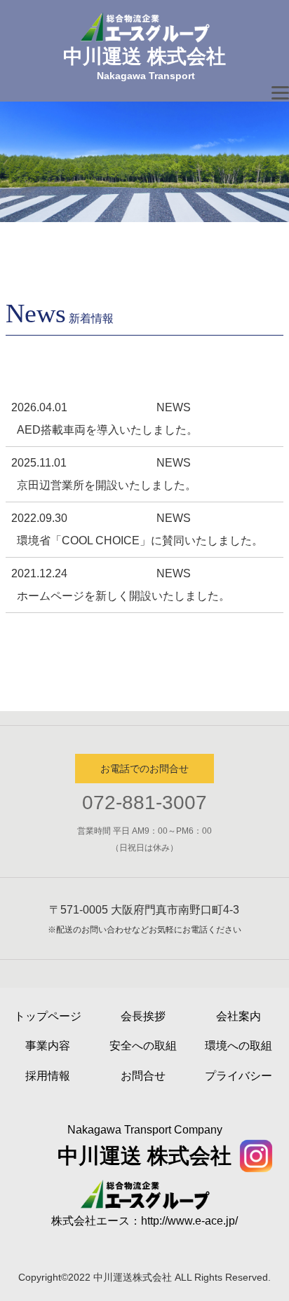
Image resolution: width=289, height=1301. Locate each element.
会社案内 (238, 1016)
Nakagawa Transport (146, 75)
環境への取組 (238, 1046)
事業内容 (47, 1046)
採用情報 (47, 1076)
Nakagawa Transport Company (144, 1130)
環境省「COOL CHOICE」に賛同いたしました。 (140, 540)
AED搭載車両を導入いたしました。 (107, 430)
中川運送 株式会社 (144, 56)
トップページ (47, 1016)
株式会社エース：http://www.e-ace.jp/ (144, 1221)
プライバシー (238, 1076)
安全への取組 (143, 1046)
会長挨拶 (143, 1016)
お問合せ (143, 1076)
